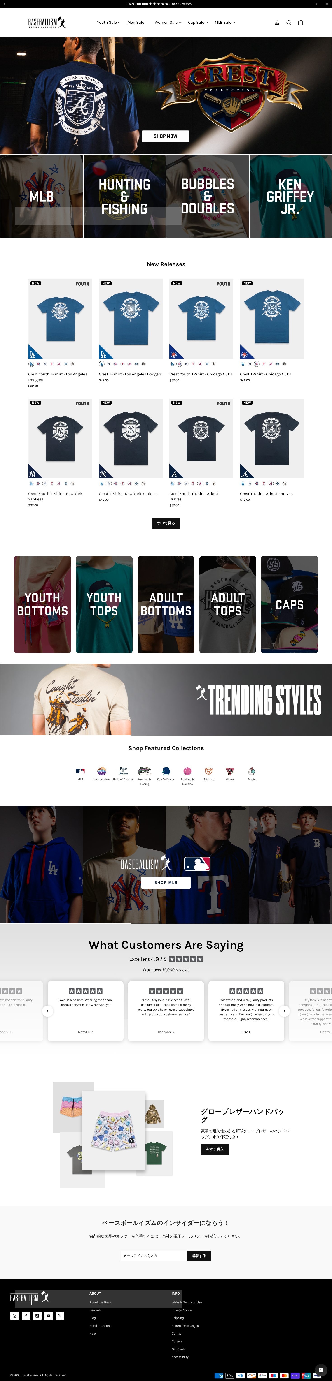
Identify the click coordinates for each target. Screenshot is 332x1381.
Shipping (178, 1318)
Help (92, 1333)
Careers (177, 1341)
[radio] (31, 364)
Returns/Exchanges (185, 1326)
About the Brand (100, 1302)
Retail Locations (100, 1326)
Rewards (95, 1310)
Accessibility (180, 1357)
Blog (92, 1318)
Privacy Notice (182, 1310)
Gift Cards (179, 1349)
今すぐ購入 (215, 1149)
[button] (47, 1011)
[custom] (14, 1316)
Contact (177, 1333)
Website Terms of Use (187, 1302)
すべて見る (166, 523)
